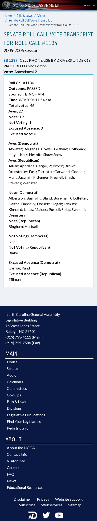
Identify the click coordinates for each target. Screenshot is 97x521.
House (12, 362)
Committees (17, 388)
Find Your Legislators (24, 421)
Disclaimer (22, 499)
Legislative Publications (26, 414)
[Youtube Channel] (59, 515)
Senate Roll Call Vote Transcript (30, 20)
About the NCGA (21, 447)
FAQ (10, 474)
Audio (11, 375)
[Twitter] (46, 515)
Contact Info (17, 454)
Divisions (14, 408)
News (11, 480)
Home (8, 15)
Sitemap (74, 505)
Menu (88, 5)
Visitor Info (16, 461)
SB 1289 (10, 60)
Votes (41, 15)
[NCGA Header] (35, 5)
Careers (13, 467)
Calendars (15, 381)
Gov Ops (14, 395)
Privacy (43, 499)
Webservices (51, 505)
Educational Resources (25, 487)
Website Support (69, 499)
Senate (12, 368)
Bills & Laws (24, 15)
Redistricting (17, 428)
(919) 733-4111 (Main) (24, 337)
